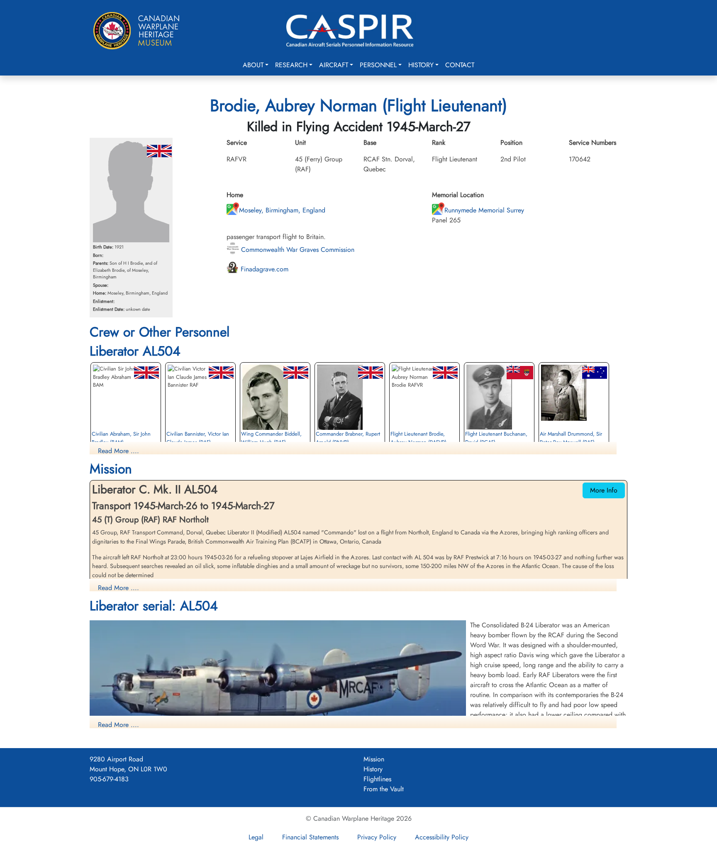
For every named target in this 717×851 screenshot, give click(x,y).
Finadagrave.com (263, 269)
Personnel (378, 65)
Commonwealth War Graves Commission (296, 249)
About (253, 65)
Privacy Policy (376, 837)
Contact (459, 65)
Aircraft (333, 65)
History (421, 65)
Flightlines (377, 779)
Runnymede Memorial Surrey (484, 210)
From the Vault (383, 789)
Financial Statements (310, 837)
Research (291, 65)
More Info (603, 490)
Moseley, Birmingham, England (282, 210)
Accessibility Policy (441, 837)
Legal (256, 837)
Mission (373, 759)
